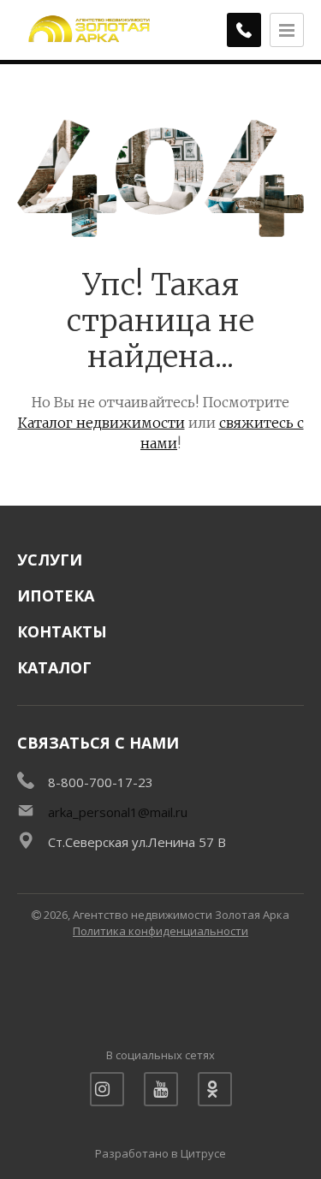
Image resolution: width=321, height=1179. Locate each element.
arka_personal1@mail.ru (117, 812)
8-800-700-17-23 (100, 782)
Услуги (49, 559)
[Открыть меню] (287, 30)
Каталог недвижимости (101, 422)
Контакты (62, 631)
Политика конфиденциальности (160, 931)
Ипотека (55, 595)
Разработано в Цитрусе (160, 1153)
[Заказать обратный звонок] (244, 30)
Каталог (54, 667)
